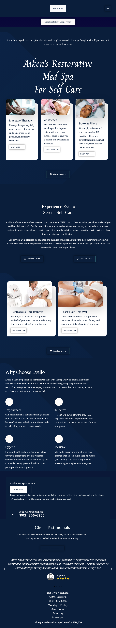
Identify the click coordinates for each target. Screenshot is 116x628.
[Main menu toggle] (108, 8)
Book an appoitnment (31, 511)
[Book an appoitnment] (13, 513)
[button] (58, 8)
